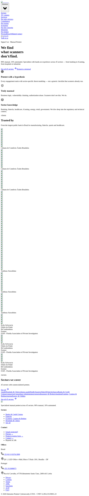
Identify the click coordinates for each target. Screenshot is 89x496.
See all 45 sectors (7, 69)
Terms (8, 482)
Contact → (10, 438)
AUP (7, 488)
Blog (8, 34)
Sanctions (9, 486)
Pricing (3, 34)
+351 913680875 (10, 468)
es (6, 36)
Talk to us (4, 38)
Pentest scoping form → (14, 436)
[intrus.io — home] (5, 2)
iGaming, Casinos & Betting (16, 419)
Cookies (9, 480)
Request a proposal (24, 69)
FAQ (7, 490)
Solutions (5, 4)
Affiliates (13, 34)
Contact (19, 34)
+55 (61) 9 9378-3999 (12, 454)
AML (8, 484)
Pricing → (9, 434)
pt (4, 36)
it (7, 36)
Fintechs (9, 416)
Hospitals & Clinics (13, 421)
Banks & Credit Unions (14, 414)
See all (3, 390)
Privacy (8, 478)
